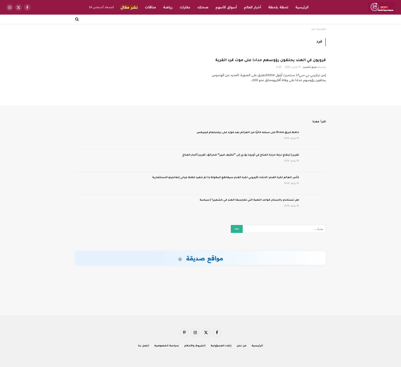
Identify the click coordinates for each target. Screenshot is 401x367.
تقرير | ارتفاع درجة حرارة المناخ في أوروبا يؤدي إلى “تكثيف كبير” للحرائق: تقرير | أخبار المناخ (240, 155)
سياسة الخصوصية (166, 346)
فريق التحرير (309, 67)
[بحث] (77, 19)
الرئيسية (301, 7)
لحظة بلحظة (278, 7)
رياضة (168, 7)
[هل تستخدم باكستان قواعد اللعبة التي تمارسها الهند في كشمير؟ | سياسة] (314, 206)
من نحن (241, 346)
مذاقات (150, 7)
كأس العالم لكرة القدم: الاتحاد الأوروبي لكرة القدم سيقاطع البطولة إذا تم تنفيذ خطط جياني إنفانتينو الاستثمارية (225, 177)
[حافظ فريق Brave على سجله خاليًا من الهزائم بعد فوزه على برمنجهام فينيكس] (314, 138)
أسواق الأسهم (226, 7)
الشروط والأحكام (195, 346)
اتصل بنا (143, 346)
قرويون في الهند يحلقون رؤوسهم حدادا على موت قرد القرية (270, 60)
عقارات (185, 7)
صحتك (202, 7)
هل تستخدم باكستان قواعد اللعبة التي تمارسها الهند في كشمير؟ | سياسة (249, 200)
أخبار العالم (252, 7)
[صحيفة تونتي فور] (381, 7)
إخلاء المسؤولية (221, 346)
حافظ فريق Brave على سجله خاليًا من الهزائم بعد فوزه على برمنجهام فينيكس (248, 132)
